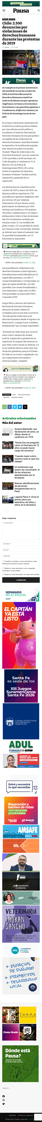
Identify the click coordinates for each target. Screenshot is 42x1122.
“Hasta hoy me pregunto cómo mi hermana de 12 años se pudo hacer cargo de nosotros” (27, 446)
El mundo (12, 19)
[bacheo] (21, 824)
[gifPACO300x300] (21, 702)
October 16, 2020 (29, 263)
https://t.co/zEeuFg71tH (11, 383)
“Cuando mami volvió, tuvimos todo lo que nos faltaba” (27, 459)
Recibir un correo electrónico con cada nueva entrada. (21, 574)
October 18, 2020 (29, 388)
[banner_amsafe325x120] (21, 838)
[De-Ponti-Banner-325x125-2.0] (21, 904)
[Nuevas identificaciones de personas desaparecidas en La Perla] (7, 486)
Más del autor (12, 423)
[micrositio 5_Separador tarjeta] (21, 369)
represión (6, 397)
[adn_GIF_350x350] (21, 994)
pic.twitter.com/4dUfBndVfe (20, 258)
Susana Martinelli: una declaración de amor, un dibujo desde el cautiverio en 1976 (27, 433)
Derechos (5, 434)
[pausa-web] (21, 852)
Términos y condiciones (25, 1115)
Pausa (4, 16)
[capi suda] (19, 668)
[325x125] (21, 767)
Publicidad (12, 1115)
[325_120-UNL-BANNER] (21, 956)
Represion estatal (17, 397)
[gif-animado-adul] (21, 753)
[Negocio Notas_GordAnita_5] (21, 245)
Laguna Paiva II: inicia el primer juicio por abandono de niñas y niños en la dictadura (27, 501)
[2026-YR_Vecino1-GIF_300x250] (21, 795)
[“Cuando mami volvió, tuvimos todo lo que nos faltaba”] (7, 459)
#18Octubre (26, 381)
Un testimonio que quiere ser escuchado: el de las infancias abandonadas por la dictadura (27, 472)
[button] (39, 11)
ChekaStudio (32, 1119)
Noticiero (11, 16)
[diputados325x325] (21, 739)
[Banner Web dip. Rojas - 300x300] (21, 890)
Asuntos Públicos (5, 488)
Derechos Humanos (24, 394)
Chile (14, 394)
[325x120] (21, 601)
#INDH (26, 256)
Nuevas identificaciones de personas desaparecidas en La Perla (27, 487)
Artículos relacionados (19, 418)
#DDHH (6, 256)
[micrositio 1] (21, 81)
